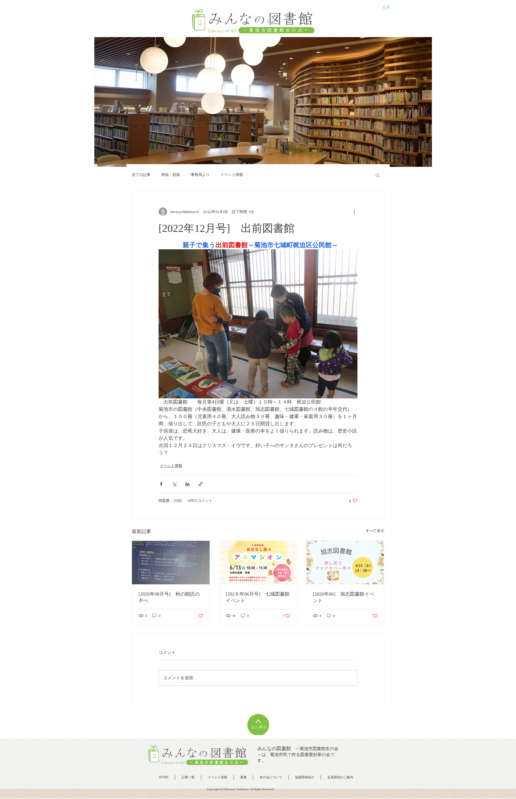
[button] (377, 175)
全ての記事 (141, 174)
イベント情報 (231, 174)
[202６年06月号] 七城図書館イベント (257, 597)
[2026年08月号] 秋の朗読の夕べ (169, 597)
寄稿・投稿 (170, 174)
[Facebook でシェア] (161, 484)
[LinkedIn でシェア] (187, 484)
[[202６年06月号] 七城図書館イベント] (258, 562)
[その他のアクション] (354, 211)
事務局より (200, 174)
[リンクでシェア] (200, 484)
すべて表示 (375, 530)
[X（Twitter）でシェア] (174, 484)
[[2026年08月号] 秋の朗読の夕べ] (171, 562)
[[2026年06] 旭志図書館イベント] (345, 562)
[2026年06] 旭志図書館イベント (343, 597)
